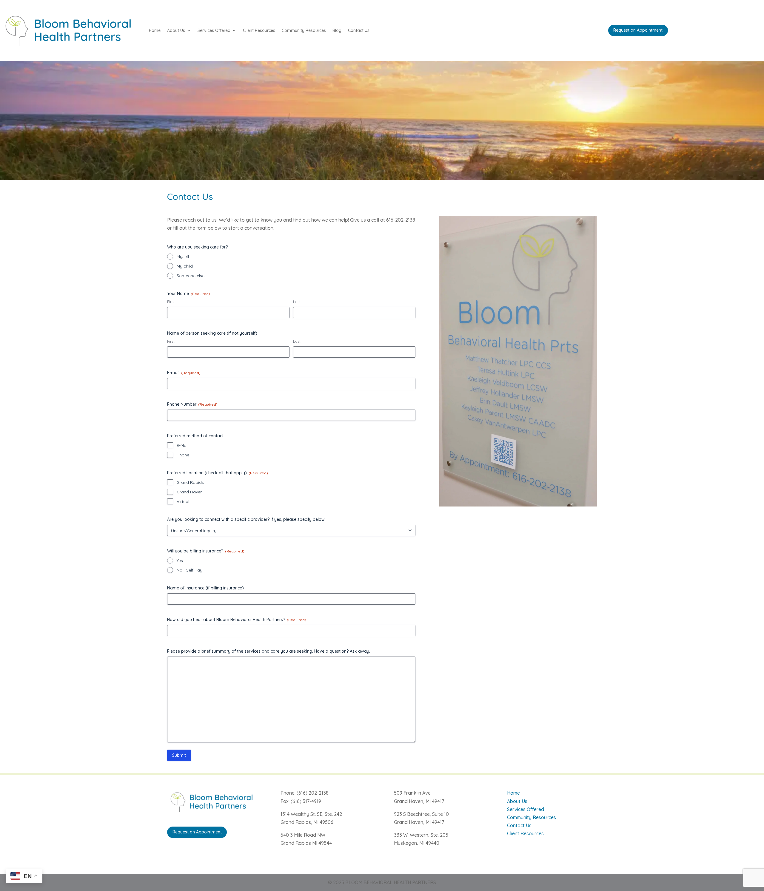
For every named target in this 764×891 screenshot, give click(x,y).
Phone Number (192, 404)
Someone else (190, 275)
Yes (180, 560)
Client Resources (259, 30)
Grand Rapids (190, 482)
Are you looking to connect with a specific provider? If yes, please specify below (246, 519)
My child (185, 266)
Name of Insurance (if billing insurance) (205, 588)
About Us (176, 30)
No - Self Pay (189, 570)
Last (297, 301)
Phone (183, 455)
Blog (336, 30)
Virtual (183, 501)
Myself (183, 256)
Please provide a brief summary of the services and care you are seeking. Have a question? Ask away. (268, 651)
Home (155, 30)
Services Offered (214, 30)
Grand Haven (190, 492)
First (171, 301)
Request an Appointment (638, 30)
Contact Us (358, 30)
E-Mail (182, 445)
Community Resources (304, 30)
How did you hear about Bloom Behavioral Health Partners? (236, 619)
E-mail (184, 372)
